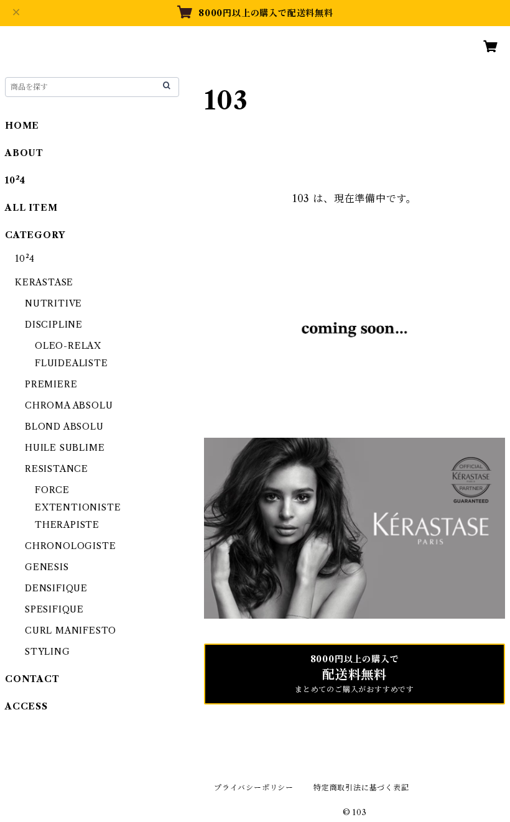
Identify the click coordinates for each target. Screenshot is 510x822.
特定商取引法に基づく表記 (361, 787)
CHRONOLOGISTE (70, 546)
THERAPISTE (67, 524)
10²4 (15, 180)
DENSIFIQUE (56, 588)
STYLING (47, 651)
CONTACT (32, 679)
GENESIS (47, 567)
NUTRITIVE (53, 303)
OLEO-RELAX (68, 345)
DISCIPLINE (54, 324)
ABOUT (24, 153)
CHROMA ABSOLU (69, 405)
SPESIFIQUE (54, 609)
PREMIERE (51, 384)
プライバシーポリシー (254, 787)
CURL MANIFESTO (70, 630)
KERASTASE (44, 282)
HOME (22, 125)
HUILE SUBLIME (64, 447)
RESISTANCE (56, 468)
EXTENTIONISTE (78, 507)
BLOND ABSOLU (64, 426)
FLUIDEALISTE (71, 363)
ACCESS (26, 706)
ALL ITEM (31, 207)
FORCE (52, 490)
